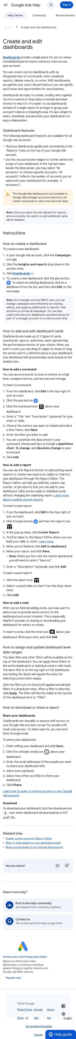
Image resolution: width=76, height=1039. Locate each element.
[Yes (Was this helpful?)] (57, 866)
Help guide (63, 1034)
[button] (5, 5)
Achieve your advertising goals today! (25, 956)
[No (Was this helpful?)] (66, 866)
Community (39, 15)
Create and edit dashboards (39, 27)
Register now (13, 977)
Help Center (15, 15)
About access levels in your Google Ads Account (34, 847)
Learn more (46, 541)
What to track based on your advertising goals (33, 842)
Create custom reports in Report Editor (29, 838)
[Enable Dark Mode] (63, 1006)
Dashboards (11, 57)
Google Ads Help (25, 5)
